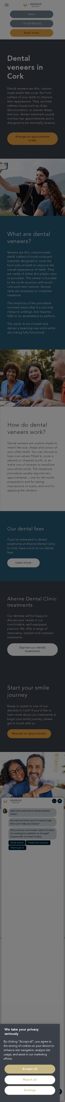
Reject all (30, 1079)
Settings (30, 1090)
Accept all (29, 1069)
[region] (30, 1063)
